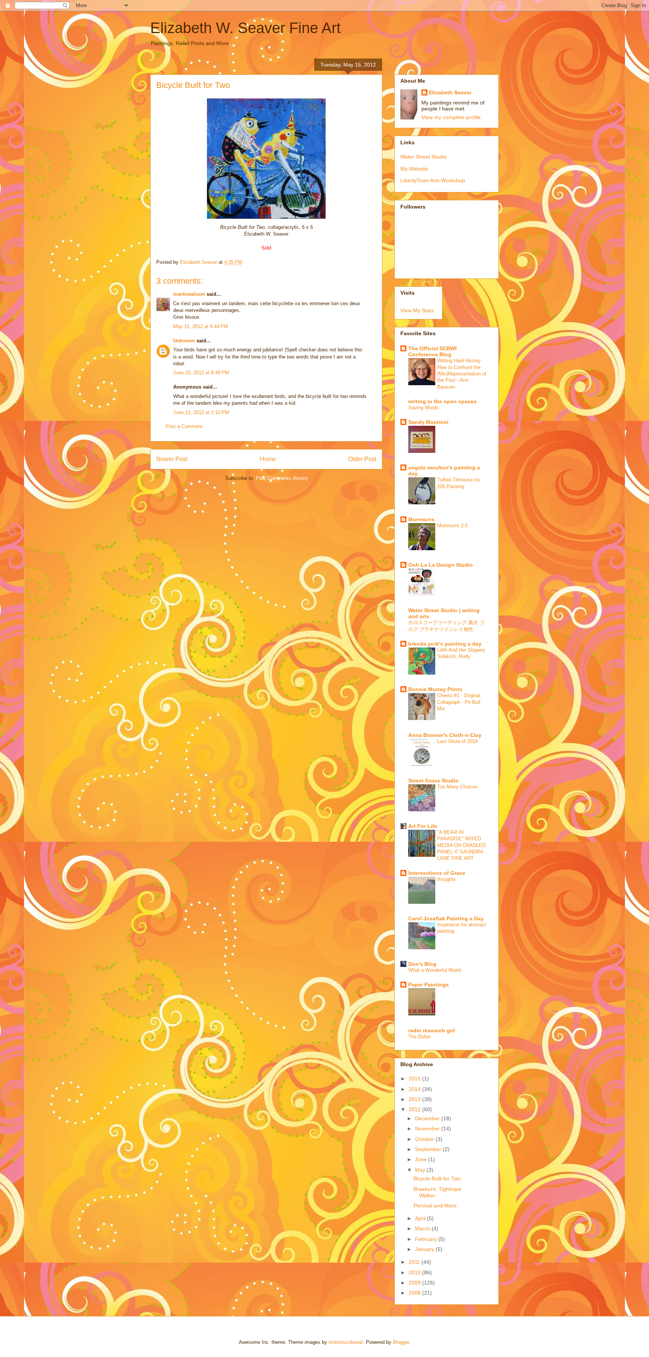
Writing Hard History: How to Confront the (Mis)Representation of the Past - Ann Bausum (461, 373)
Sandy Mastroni (428, 422)
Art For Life (422, 826)
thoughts (446, 879)
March (423, 1228)
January (425, 1249)
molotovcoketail (346, 1342)
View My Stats (417, 310)
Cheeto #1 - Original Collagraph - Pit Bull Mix (458, 702)
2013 (415, 1099)
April (421, 1218)
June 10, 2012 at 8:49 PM (201, 372)
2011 (415, 1262)
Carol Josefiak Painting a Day (446, 918)
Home (268, 459)
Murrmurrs (421, 519)
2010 (415, 1272)
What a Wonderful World (434, 970)
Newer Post (171, 459)
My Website (414, 169)
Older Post (362, 459)
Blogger (401, 1342)
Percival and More (435, 1206)
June (421, 1159)
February (426, 1239)
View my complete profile (451, 117)
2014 (415, 1089)
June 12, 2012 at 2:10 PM (201, 412)
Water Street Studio (423, 157)
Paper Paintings (428, 985)
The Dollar (419, 1036)
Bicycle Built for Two (437, 1178)
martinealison (189, 294)
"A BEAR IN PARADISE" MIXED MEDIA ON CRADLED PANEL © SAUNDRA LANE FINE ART (461, 845)
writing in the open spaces (442, 401)
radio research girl (431, 1030)
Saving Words (423, 407)
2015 (415, 1079)
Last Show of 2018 (457, 741)
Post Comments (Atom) (281, 478)
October (425, 1139)
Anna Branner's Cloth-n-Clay (444, 735)
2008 (415, 1293)
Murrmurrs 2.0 (452, 525)
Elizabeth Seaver (450, 92)
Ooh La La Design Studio (440, 565)
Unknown (184, 340)
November (428, 1129)
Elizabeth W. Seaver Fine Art (245, 28)
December (428, 1118)
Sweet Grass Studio (433, 781)
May (421, 1170)
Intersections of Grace (436, 873)
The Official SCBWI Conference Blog (432, 351)
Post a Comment (184, 426)
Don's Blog (422, 964)
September (429, 1149)
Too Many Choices (457, 787)
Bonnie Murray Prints (435, 689)
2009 (415, 1283)
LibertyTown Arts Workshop (432, 180)
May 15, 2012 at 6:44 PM (200, 326)
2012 (415, 1109)
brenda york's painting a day (444, 644)
